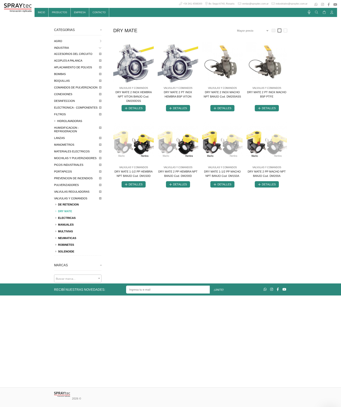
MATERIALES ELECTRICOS (72, 151)
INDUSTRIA (61, 47)
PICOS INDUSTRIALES (68, 164)
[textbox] (77, 279)
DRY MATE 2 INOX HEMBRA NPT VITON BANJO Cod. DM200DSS (133, 96)
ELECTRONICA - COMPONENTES (75, 107)
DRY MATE (64, 211)
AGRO (58, 41)
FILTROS (60, 114)
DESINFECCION (64, 100)
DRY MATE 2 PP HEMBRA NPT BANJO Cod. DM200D (178, 173)
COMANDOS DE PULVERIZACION (75, 87)
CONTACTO (99, 12)
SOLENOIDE (65, 251)
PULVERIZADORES (66, 185)
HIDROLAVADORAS (69, 121)
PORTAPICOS (63, 171)
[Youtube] (335, 4)
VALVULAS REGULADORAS (71, 191)
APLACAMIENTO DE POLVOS (73, 67)
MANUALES (65, 224)
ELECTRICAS (66, 217)
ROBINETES (65, 244)
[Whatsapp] (316, 4)
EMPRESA (80, 12)
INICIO (41, 12)
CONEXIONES (63, 94)
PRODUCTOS (59, 12)
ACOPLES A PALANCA (68, 60)
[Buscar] (316, 12)
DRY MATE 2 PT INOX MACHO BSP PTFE (266, 94)
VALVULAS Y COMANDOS (70, 198)
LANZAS (59, 138)
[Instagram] (322, 4)
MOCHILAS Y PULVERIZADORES (75, 158)
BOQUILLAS (62, 80)
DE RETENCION (68, 204)
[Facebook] (329, 4)
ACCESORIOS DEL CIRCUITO (73, 53)
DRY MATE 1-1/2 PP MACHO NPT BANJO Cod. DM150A (222, 173)
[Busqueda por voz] (309, 12)
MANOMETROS (64, 144)
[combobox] (77, 278)
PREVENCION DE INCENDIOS (73, 178)
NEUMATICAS (66, 238)
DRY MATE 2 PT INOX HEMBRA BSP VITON (178, 94)
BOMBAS (60, 74)
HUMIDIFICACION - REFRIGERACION (66, 129)
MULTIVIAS (65, 231)
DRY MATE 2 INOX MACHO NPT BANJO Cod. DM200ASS (222, 94)
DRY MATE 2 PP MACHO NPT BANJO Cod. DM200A (267, 173)
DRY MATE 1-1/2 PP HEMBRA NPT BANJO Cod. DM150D (133, 173)
